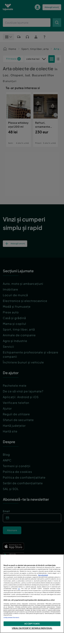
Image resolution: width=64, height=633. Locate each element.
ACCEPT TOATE (31, 623)
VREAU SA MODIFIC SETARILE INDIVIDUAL (32, 628)
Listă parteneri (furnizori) (11, 617)
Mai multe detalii (43, 575)
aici (19, 588)
